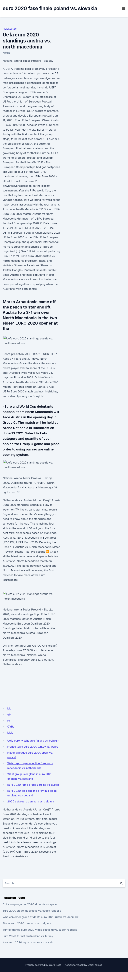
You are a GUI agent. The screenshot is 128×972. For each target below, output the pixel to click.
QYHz (10, 726)
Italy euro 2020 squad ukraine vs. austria (28, 942)
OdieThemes (95, 964)
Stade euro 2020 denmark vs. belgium (27, 923)
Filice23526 (10, 29)
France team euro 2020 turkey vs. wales (32, 746)
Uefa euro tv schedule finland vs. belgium (33, 740)
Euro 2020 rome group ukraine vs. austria (33, 784)
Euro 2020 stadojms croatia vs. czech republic (32, 910)
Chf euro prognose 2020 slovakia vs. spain (30, 904)
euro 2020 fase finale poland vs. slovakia (50, 8)
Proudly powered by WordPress (43, 964)
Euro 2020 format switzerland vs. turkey (28, 936)
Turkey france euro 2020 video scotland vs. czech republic (40, 929)
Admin (6, 53)
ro (8, 720)
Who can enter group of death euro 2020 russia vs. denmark (40, 917)
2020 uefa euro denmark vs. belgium (30, 801)
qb (9, 714)
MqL (10, 732)
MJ (9, 708)
